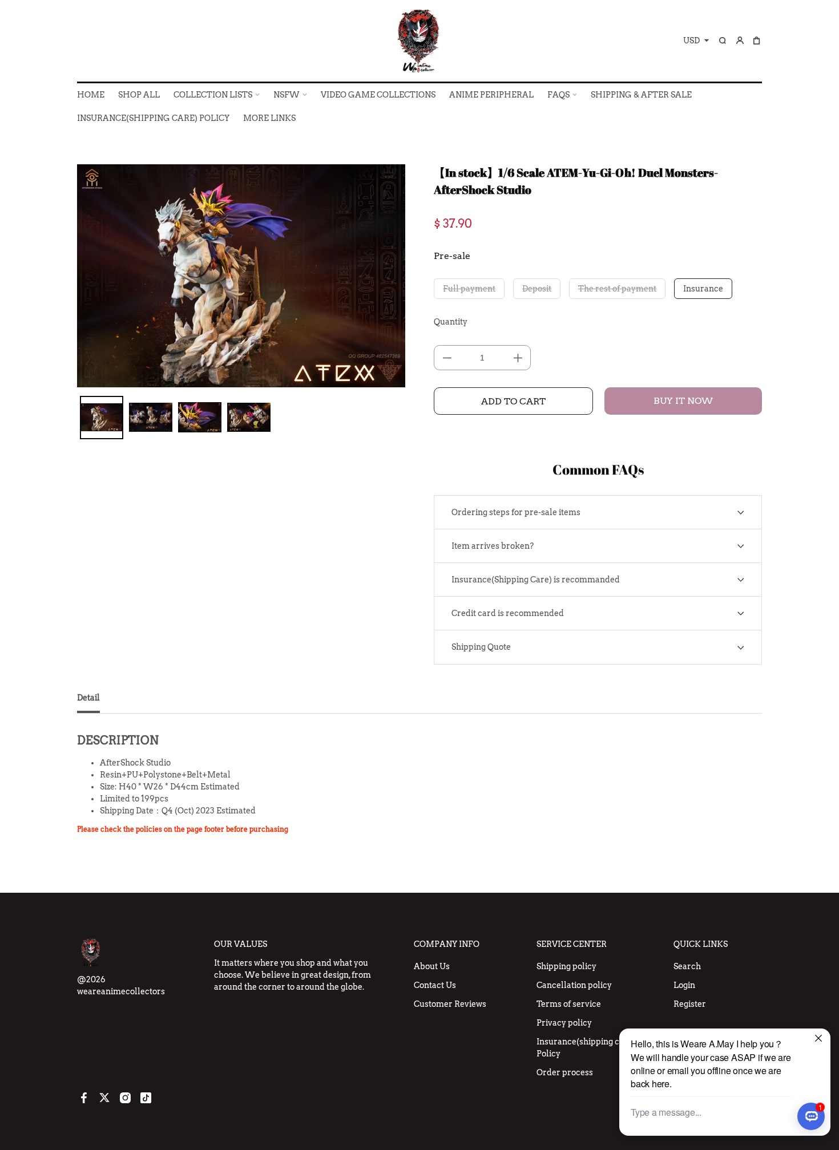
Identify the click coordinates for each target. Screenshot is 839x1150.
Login (684, 985)
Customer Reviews (450, 1004)
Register (689, 1004)
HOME (90, 94)
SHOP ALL (139, 94)
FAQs (558, 94)
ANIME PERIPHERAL (491, 94)
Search (687, 966)
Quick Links (700, 944)
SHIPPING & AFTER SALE (641, 94)
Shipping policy (566, 966)
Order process (565, 1072)
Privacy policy (564, 1022)
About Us (432, 966)
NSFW (286, 94)
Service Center (572, 944)
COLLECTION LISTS (213, 94)
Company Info (446, 944)
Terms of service (569, 1004)
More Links (269, 118)
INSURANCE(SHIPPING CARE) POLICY (153, 118)
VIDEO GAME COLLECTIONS (378, 94)
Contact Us (435, 985)
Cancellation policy (574, 985)
